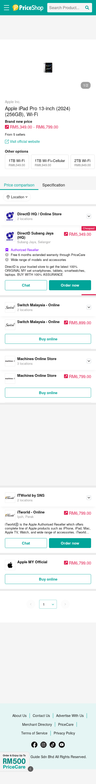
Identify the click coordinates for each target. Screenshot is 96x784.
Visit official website (25, 141)
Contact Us (41, 715)
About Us (19, 715)
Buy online (48, 339)
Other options (16, 151)
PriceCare (66, 724)
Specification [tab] (53, 185)
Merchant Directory (37, 724)
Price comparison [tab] (19, 185)
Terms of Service (34, 732)
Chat (26, 285)
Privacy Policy (64, 732)
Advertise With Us (70, 715)
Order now (70, 285)
